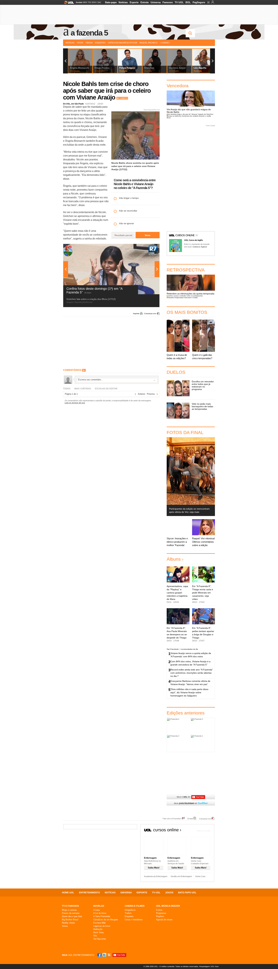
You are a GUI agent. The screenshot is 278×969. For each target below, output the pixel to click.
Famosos (167, 2)
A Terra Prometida (101, 916)
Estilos (159, 910)
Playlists (160, 916)
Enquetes (100, 43)
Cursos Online (185, 235)
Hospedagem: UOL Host (208, 966)
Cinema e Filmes (134, 906)
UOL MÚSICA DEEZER (168, 906)
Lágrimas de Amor (101, 926)
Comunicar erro (150, 313)
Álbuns (174, 559)
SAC (99, 2)
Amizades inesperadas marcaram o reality (182, 297)
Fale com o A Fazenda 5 (172, 818)
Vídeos (89, 43)
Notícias (123, 2)
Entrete (144, 2)
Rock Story (98, 932)
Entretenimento (89, 892)
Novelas (98, 906)
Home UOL (68, 892)
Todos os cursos (203, 831)
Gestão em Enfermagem (181, 876)
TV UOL (179, 2)
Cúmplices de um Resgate (105, 919)
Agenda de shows (164, 919)
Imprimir (136, 313)
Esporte (134, 2)
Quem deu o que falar (72, 916)
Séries (65, 926)
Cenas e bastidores (134, 919)
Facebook (99, 955)
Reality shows (68, 923)
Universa (156, 2)
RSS (109, 955)
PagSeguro (199, 2)
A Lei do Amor (99, 913)
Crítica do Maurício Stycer (122, 43)
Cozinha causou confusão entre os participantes (185, 296)
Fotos (80, 43)
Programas (161, 913)
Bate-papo (111, 2)
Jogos (169, 892)
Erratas (190, 818)
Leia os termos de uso (75, 403)
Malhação (97, 929)
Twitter (104, 955)
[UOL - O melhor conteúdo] (68, 3)
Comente (123, 98)
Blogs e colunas (69, 910)
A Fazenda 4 (178, 726)
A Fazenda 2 (178, 743)
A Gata (96, 910)
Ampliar (149, 248)
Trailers (128, 913)
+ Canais (164, 43)
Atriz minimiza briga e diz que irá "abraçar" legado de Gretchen (190, 114)
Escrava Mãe (99, 923)
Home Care (200, 876)
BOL (188, 2)
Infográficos (130, 910)
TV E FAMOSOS (70, 906)
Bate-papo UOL (187, 892)
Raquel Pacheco (148, 43)
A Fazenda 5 (89, 33)
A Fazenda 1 (202, 743)
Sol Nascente (99, 939)
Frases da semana (70, 913)
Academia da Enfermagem (155, 876)
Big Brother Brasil (70, 919)
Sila (95, 935)
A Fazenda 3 (202, 726)
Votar (147, 235)
